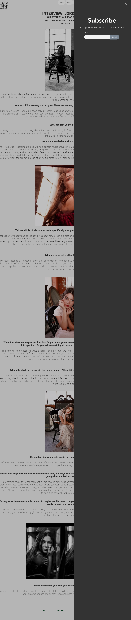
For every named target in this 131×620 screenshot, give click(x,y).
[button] (126, 4)
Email (86, 32)
